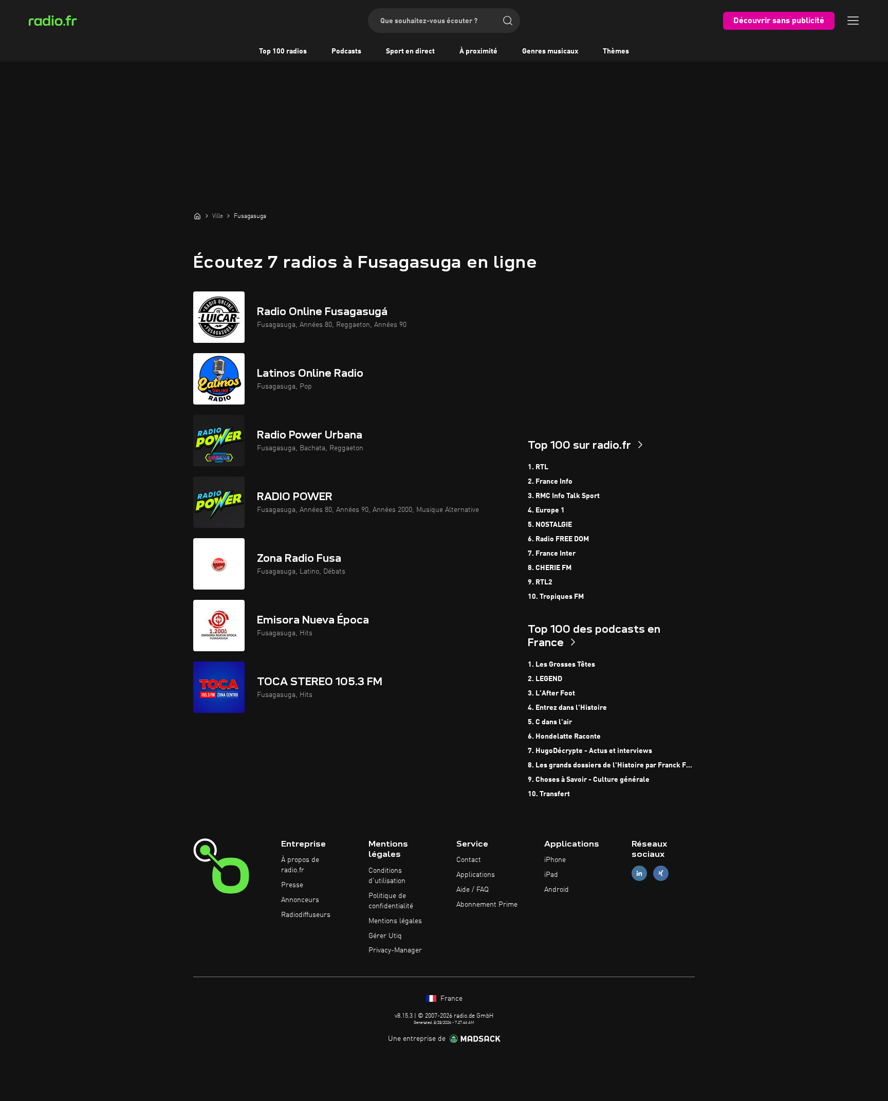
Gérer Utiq (385, 936)
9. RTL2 (540, 582)
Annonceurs (300, 900)
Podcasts (346, 51)
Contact (468, 860)
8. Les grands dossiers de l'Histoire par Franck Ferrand (611, 765)
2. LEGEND (545, 679)
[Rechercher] (508, 20)
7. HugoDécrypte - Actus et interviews (590, 751)
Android (556, 889)
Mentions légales (395, 921)
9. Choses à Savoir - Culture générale (589, 779)
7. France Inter (552, 553)
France (450, 998)
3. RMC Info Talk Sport (564, 496)
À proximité (478, 51)
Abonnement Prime (486, 904)
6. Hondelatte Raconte (564, 736)
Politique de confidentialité (390, 901)
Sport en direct (410, 51)
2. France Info (550, 481)
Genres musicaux (550, 51)
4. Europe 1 (546, 510)
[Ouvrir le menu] (853, 20)
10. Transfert (549, 794)
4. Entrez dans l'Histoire (567, 707)
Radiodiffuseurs (305, 915)
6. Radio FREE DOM (558, 539)
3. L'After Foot (551, 693)
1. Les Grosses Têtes (561, 664)
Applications (475, 874)
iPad (551, 874)
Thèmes (616, 51)
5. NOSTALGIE (550, 524)
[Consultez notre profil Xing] (661, 873)
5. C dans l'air (550, 722)
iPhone (555, 860)
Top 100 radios (283, 51)
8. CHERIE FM (549, 568)
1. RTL (538, 467)
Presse (292, 885)
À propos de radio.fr (300, 865)
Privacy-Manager (395, 950)
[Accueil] (197, 216)
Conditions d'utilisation (386, 876)
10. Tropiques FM (556, 596)
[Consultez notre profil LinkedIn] (639, 873)
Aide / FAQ (472, 889)
